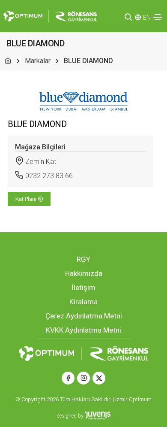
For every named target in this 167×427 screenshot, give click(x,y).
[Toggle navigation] (157, 17)
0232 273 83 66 (49, 176)
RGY (83, 259)
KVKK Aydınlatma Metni (83, 330)
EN (147, 17)
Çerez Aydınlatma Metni (83, 316)
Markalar (38, 61)
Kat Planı (26, 199)
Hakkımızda (83, 273)
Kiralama (83, 301)
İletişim (83, 287)
